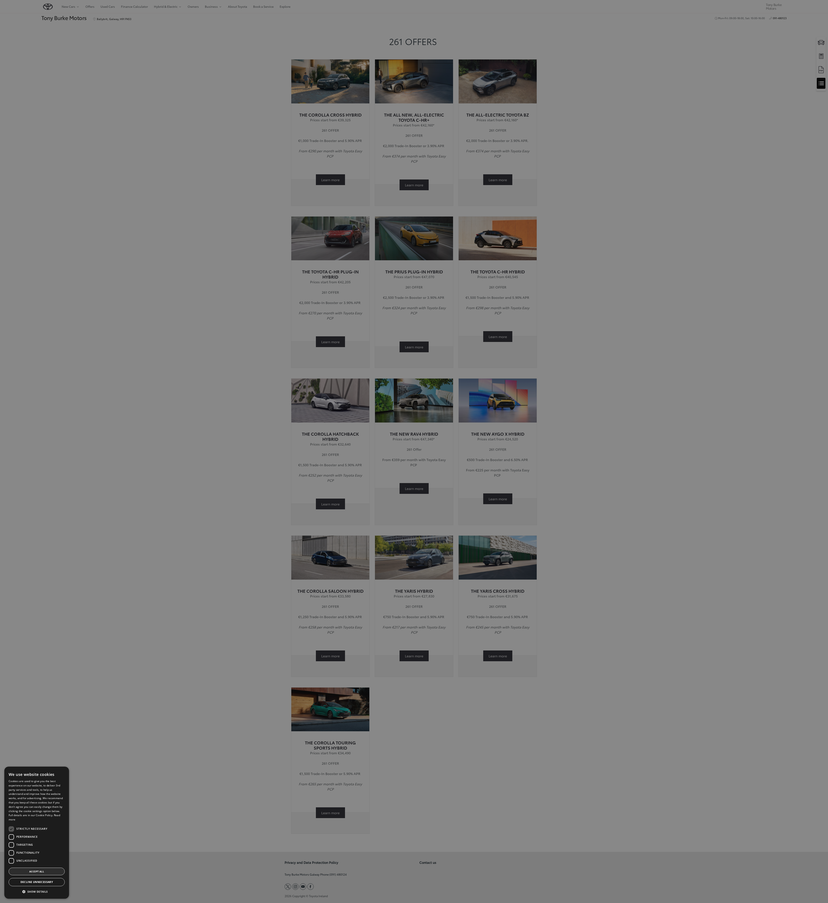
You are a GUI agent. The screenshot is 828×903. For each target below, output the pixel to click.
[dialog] (36, 833)
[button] (37, 891)
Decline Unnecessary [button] (36, 882)
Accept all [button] (36, 871)
